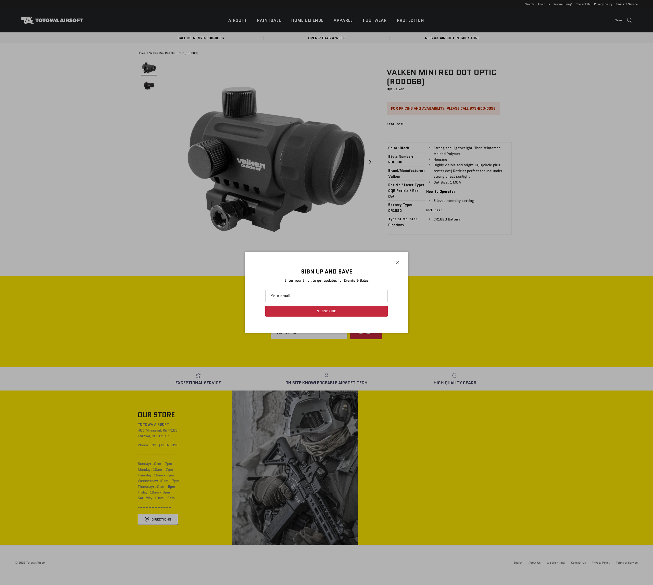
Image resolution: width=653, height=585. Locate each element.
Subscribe (326, 311)
